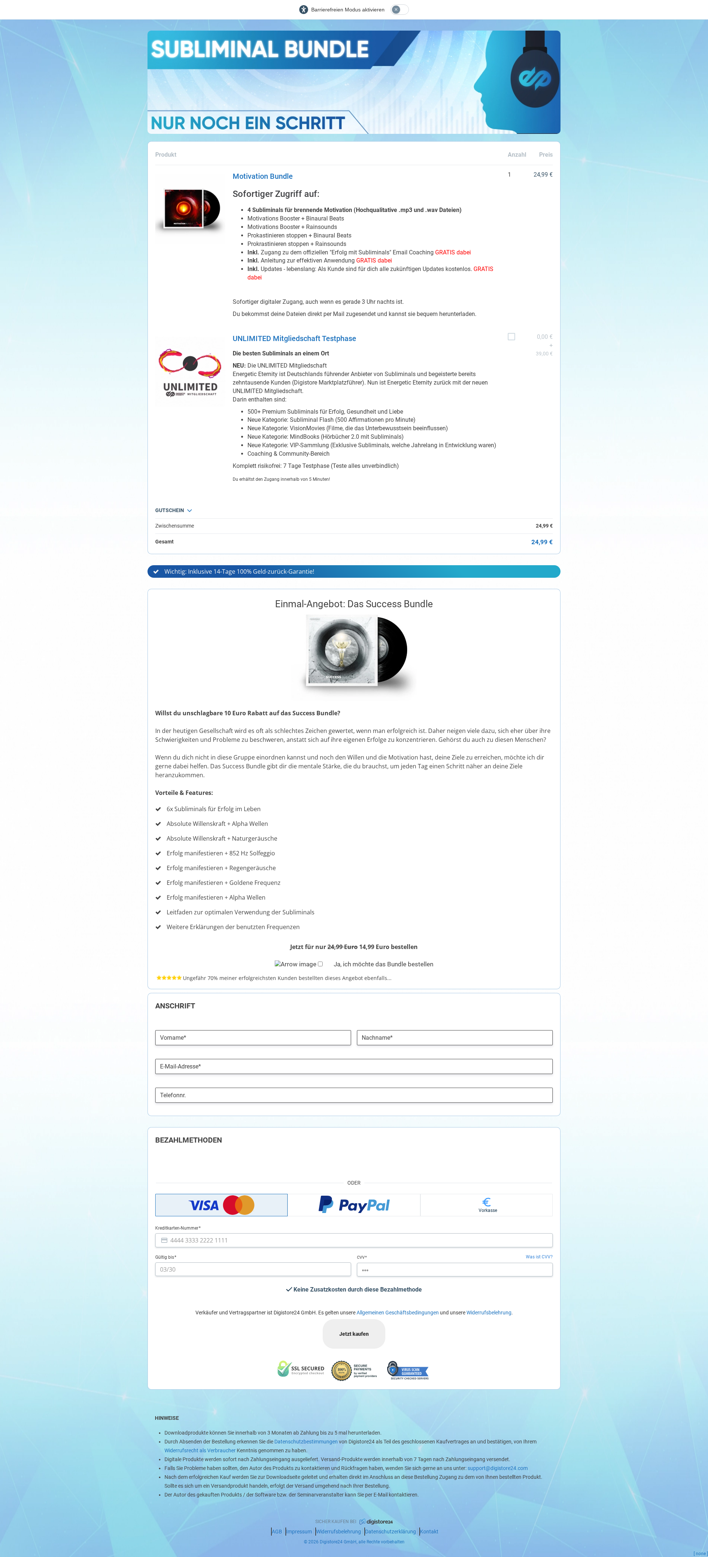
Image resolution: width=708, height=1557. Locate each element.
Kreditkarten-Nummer (177, 1228)
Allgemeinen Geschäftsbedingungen (398, 1313)
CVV (361, 1257)
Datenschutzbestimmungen (306, 1442)
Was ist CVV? (539, 1256)
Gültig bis (165, 1257)
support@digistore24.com (498, 1468)
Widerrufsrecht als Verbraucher (200, 1450)
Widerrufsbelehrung (488, 1313)
